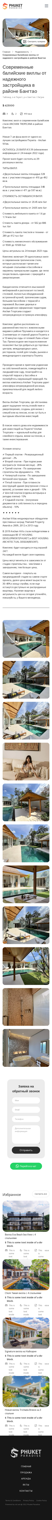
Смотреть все (41, 1194)
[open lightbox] (26, 639)
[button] (46, 5)
